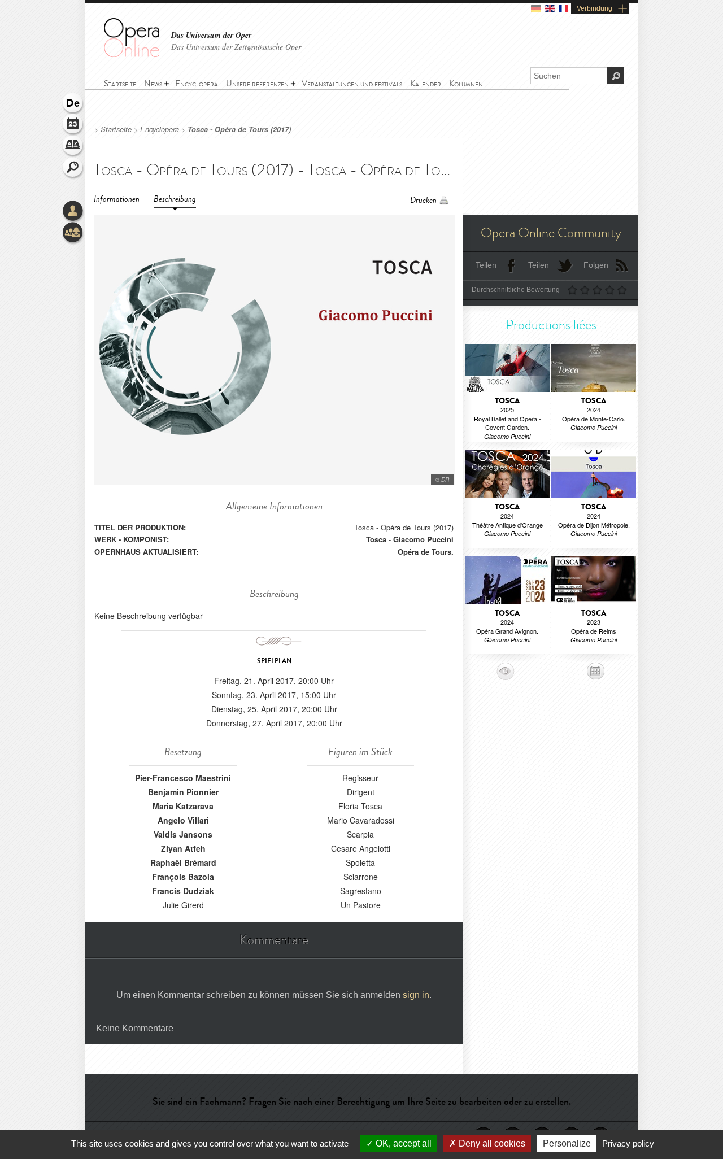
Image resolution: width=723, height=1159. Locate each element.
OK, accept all (402, 1143)
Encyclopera (159, 129)
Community (73, 233)
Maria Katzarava (183, 806)
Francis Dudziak (183, 890)
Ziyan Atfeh (183, 848)
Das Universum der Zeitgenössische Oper (236, 46)
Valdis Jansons (183, 834)
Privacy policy (628, 1143)
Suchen (73, 168)
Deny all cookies (490, 1143)
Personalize (567, 1143)
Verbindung (594, 8)
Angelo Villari (183, 820)
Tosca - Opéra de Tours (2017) (239, 129)
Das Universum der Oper (211, 35)
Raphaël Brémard (183, 862)
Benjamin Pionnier (183, 792)
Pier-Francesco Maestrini (183, 777)
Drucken (423, 200)
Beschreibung (175, 199)
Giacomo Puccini (423, 539)
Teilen (486, 264)
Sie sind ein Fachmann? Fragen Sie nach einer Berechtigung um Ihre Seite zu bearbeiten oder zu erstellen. (362, 1101)
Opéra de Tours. (426, 551)
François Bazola (183, 876)
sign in (416, 995)
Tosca (376, 539)
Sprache (73, 104)
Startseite (116, 129)
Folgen (595, 264)
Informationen (117, 199)
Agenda (73, 125)
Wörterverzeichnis (73, 147)
